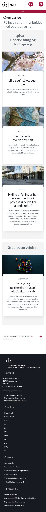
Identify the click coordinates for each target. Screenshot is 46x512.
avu (5, 443)
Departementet (10, 494)
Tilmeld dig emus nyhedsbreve (16, 482)
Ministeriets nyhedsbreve (14, 505)
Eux (5, 424)
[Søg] (41, 4)
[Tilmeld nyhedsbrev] (30, 4)
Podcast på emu (10, 474)
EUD (6, 420)
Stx (5, 428)
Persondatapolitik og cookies (16, 470)
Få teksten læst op (12, 467)
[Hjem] (9, 4)
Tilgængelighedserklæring (15, 478)
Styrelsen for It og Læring (14, 502)
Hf (5, 432)
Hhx (6, 435)
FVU (6, 447)
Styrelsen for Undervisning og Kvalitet (20, 498)
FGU (6, 450)
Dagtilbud (8, 413)
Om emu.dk (9, 463)
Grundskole (9, 417)
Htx (6, 439)
